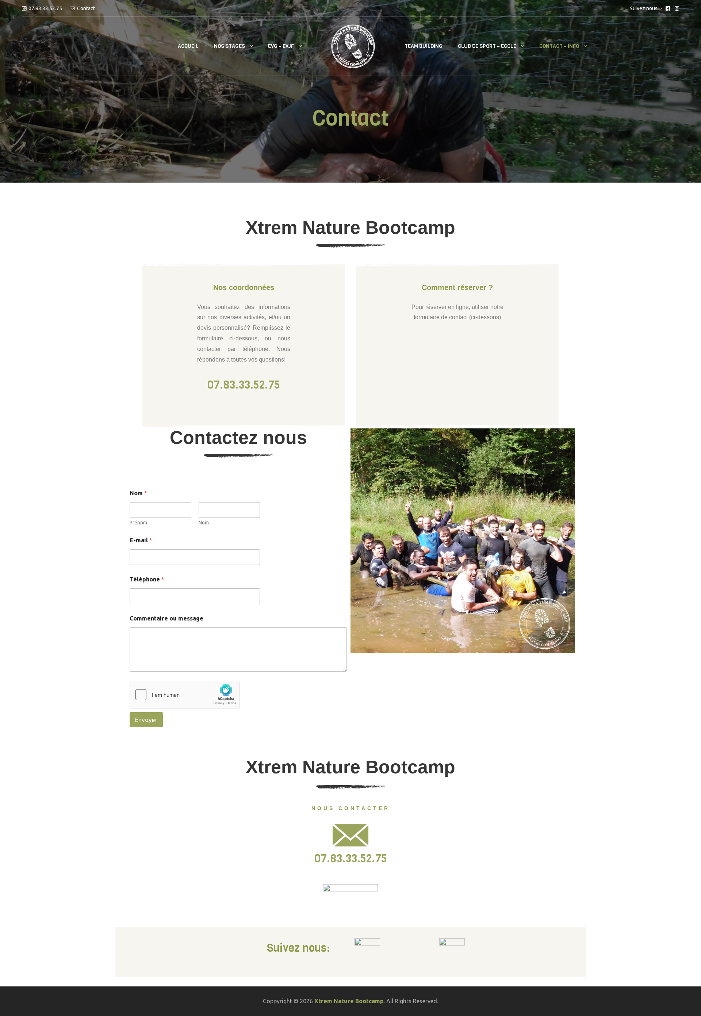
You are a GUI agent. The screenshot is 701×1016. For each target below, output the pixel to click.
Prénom (138, 523)
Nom (204, 523)
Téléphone (147, 579)
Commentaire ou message (166, 618)
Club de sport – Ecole (487, 46)
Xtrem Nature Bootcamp (349, 1001)
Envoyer (146, 719)
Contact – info (559, 46)
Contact (86, 8)
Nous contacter (350, 808)
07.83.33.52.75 (45, 8)
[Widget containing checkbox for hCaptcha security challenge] (185, 694)
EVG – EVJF (281, 46)
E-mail (141, 540)
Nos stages (229, 46)
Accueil (188, 46)
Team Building (424, 46)
